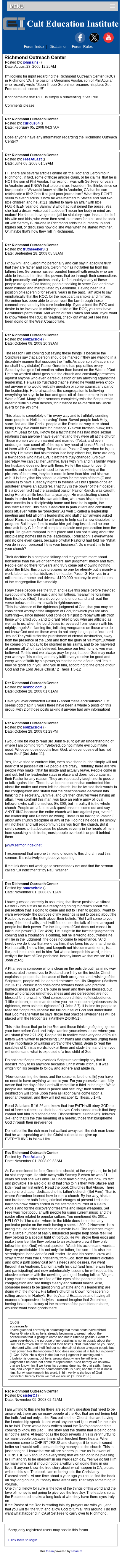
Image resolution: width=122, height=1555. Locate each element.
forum (50, 1551)
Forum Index (34, 47)
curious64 (32, 123)
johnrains (31, 62)
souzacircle (33, 339)
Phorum (76, 1551)
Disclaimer (58, 47)
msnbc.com (33, 687)
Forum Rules (82, 47)
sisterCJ (30, 1395)
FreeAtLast (33, 159)
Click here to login (22, 1540)
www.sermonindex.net (23, 845)
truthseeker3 (34, 249)
